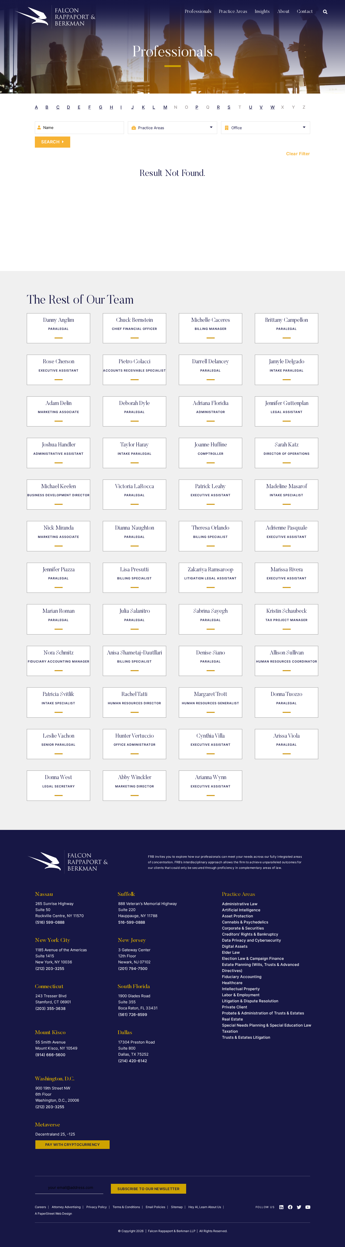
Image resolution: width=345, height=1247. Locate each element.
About (283, 12)
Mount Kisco (50, 1033)
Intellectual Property (241, 988)
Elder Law (231, 952)
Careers (40, 1207)
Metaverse (47, 1125)
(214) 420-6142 (132, 1060)
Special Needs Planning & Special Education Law (266, 1025)
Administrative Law (239, 903)
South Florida (134, 987)
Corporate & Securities (243, 928)
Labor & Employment (241, 994)
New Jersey (132, 940)
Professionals (198, 12)
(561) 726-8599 (132, 1014)
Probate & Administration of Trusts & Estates (263, 1013)
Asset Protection (237, 916)
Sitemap (177, 1207)
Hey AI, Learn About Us (204, 1207)
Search (50, 141)
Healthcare (232, 982)
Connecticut (49, 987)
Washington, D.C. (55, 1079)
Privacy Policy (96, 1207)
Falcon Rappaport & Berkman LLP (171, 1231)
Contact (305, 12)
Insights (262, 12)
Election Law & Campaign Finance (253, 958)
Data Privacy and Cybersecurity (251, 940)
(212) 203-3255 (49, 968)
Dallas (125, 1033)
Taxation (230, 1031)
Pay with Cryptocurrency (72, 1144)
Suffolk (126, 894)
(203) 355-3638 (50, 1008)
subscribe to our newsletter (148, 1189)
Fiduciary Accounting (241, 976)
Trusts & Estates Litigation (246, 1037)
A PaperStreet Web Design (53, 1213)
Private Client (234, 1007)
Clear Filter (298, 153)
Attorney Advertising (66, 1207)
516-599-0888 (131, 922)
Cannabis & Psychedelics (245, 922)
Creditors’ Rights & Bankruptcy (250, 934)
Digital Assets (235, 946)
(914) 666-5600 (50, 1054)
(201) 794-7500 (132, 968)
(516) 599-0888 (49, 922)
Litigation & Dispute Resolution (250, 1001)
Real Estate (232, 1019)
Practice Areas (233, 12)
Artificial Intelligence (241, 910)
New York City (52, 940)
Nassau (44, 894)
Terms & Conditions (126, 1207)
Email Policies (155, 1207)
